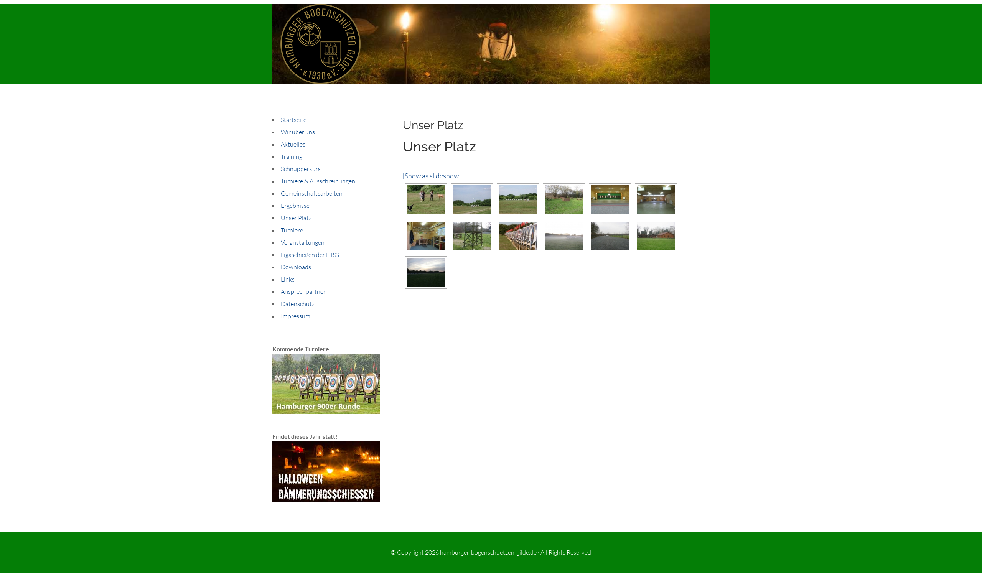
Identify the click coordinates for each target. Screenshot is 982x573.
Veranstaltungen (303, 242)
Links (288, 279)
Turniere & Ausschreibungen (318, 181)
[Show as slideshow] (432, 175)
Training (291, 156)
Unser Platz (296, 218)
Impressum (295, 316)
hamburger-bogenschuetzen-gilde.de (488, 552)
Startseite (293, 119)
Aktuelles (293, 144)
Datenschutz (298, 304)
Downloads (296, 267)
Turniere (292, 230)
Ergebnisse (295, 205)
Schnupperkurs (301, 169)
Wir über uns (298, 132)
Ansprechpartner (303, 291)
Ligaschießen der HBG (310, 255)
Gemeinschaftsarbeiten (312, 193)
